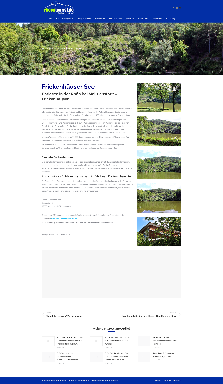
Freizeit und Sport (53, 48)
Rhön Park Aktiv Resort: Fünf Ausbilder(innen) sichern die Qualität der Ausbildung (116, 356)
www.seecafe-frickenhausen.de (64, 218)
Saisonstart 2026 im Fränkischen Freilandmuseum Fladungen (165, 340)
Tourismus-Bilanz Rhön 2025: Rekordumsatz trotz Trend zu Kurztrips (117, 340)
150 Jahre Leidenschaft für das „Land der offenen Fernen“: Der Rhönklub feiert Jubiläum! (70, 340)
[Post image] (48, 341)
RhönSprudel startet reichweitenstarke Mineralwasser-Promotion (67, 356)
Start (43, 48)
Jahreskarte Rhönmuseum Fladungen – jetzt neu (163, 355)
